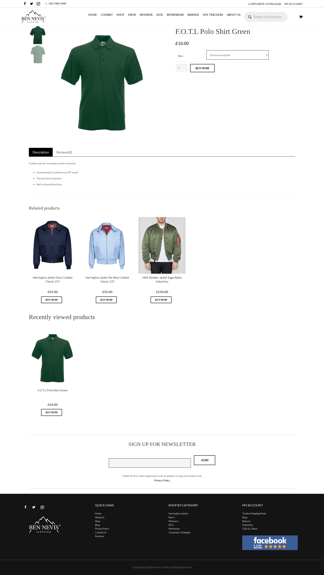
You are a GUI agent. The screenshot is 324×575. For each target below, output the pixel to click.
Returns (246, 521)
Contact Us (100, 532)
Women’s (174, 521)
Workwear (174, 528)
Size (180, 55)
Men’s (172, 517)
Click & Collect (249, 528)
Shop (97, 521)
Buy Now (52, 299)
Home (98, 513)
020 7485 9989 (57, 3)
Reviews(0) (64, 152)
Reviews (99, 536)
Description (41, 152)
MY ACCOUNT (294, 3)
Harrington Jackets (178, 513)
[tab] (41, 152)
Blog (97, 525)
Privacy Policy (162, 480)
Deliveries (247, 525)
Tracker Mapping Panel (254, 513)
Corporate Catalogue (264, 3)
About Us (99, 517)
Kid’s (171, 525)
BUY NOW (202, 68)
